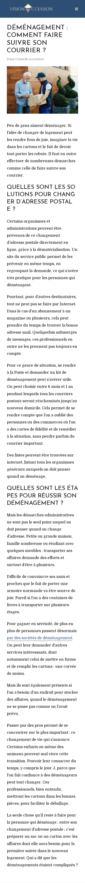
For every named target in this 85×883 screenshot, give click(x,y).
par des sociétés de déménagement (39, 638)
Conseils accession (29, 59)
